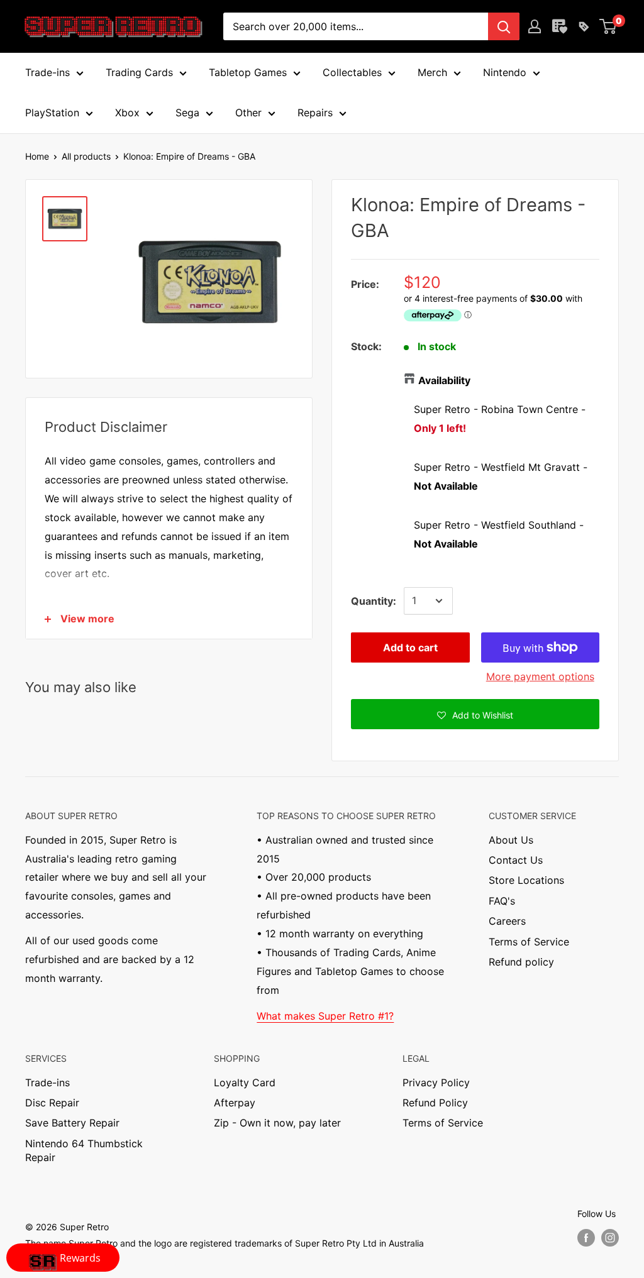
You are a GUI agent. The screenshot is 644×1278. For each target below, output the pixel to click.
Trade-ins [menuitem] (47, 72)
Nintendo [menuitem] (504, 72)
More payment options (540, 676)
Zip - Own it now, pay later (277, 1122)
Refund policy (521, 962)
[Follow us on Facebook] (586, 1238)
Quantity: (373, 601)
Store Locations (526, 880)
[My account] (534, 26)
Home (37, 156)
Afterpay (234, 1102)
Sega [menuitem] (187, 112)
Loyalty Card (244, 1082)
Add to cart (410, 647)
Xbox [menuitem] (127, 112)
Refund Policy (435, 1102)
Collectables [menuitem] (352, 72)
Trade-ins (47, 1082)
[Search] (503, 26)
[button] (475, 714)
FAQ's (502, 901)
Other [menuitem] (248, 112)
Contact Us (516, 860)
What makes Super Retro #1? (325, 1016)
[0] (608, 26)
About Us (511, 840)
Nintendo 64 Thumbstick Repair (84, 1150)
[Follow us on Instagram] (610, 1238)
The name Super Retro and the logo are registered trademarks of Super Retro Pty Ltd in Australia (224, 1243)
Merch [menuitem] (432, 72)
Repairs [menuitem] (315, 112)
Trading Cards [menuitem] (139, 72)
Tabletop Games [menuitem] (248, 72)
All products (86, 156)
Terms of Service (529, 941)
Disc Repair (52, 1102)
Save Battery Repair (72, 1122)
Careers (507, 921)
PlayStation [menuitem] (52, 112)
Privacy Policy (436, 1082)
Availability (444, 380)
